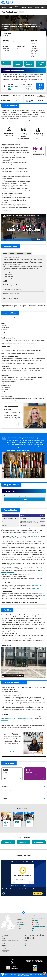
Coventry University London (39, 918)
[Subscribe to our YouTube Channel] (30, 936)
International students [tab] (7, 791)
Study (10, 7)
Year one (5, 253)
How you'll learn (29, 95)
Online (33, 930)
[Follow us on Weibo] (25, 938)
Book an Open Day (17, 63)
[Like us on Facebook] (25, 936)
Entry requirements (41, 96)
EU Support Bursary (31, 521)
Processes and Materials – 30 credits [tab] (12, 289)
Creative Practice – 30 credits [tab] (10, 298)
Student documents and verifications (10, 940)
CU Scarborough (36, 924)
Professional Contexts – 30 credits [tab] (11, 293)
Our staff (4, 948)
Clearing (4, 7)
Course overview (5, 95)
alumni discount (4, 720)
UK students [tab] (4, 786)
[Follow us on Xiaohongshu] (28, 938)
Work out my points (40, 89)
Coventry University (21, 918)
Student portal (30, 943)
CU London (35, 922)
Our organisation (5, 950)
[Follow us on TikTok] (40, 935)
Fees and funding (5, 100)
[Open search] (45, 2)
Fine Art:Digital (17, 718)
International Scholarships (10, 564)
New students (5, 935)
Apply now (29, 89)
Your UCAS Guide (41, 63)
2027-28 (6, 37)
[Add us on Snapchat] (38, 936)
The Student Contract (5, 974)
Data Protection (26, 975)
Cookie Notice (39, 974)
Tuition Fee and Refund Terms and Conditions (20, 537)
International (23, 7)
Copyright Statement (17, 974)
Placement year (20, 253)
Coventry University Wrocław (38, 926)
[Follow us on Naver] (30, 938)
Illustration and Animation (26, 718)
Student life (8, 842)
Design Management (8, 718)
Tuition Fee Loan (34, 588)
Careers (4, 945)
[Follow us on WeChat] (43, 935)
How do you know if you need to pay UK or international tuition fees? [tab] (19, 602)
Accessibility (11, 974)
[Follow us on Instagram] (33, 936)
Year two (12, 253)
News (3, 936)
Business (37, 7)
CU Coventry (36, 920)
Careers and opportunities (29, 101)
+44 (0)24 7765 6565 (23, 924)
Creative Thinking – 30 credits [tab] (10, 284)
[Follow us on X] (28, 935)
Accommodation (23, 842)
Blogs (3, 943)
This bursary (42, 595)
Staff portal (29, 945)
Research (30, 7)
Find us (19, 928)
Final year (29, 253)
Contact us (20, 926)
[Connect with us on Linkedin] (35, 936)
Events (3, 938)
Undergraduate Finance (35, 536)
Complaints (4, 951)
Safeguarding (5, 946)
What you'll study (17, 95)
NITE (33, 928)
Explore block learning (11, 424)
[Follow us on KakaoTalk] (33, 938)
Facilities (17, 100)
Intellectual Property (33, 974)
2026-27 (6, 35)
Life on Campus (17, 7)
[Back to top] (23, 912)
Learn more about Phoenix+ (12, 751)
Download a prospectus (29, 63)
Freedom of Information (25, 974)
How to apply (6, 63)
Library (3, 941)
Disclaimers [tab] (4, 798)
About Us (43, 7)
